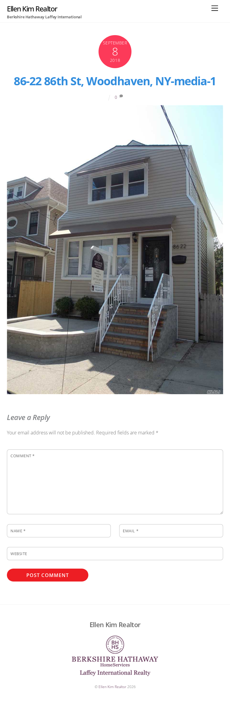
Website (18, 553)
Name (17, 530)
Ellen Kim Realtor (112, 686)
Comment (22, 455)
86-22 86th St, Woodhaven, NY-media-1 (115, 81)
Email (130, 530)
